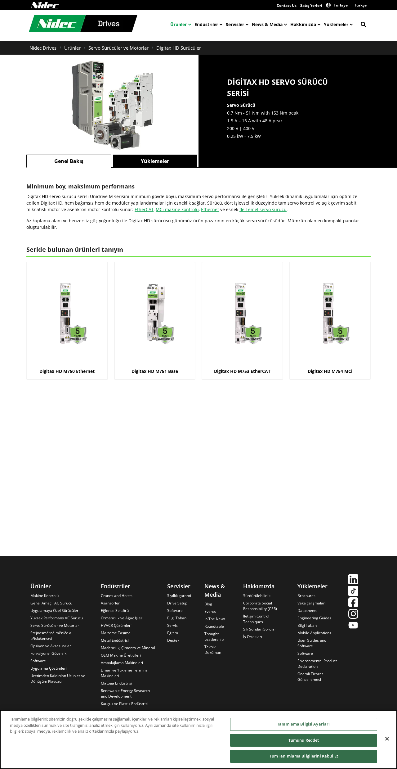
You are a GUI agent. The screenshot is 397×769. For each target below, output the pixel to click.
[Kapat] (387, 739)
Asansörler (110, 603)
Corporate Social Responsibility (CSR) (260, 605)
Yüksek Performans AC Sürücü (56, 618)
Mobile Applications (314, 633)
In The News (214, 619)
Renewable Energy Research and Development (125, 693)
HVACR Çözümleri (116, 625)
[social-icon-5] (353, 626)
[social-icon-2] (353, 591)
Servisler (235, 24)
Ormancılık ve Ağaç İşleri (122, 618)
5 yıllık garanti (179, 595)
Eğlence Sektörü (115, 610)
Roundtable (214, 626)
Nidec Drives (42, 48)
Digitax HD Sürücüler (178, 48)
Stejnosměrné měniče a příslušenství (50, 635)
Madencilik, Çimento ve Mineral (128, 647)
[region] (198, 739)
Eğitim (172, 633)
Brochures (306, 595)
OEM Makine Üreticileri (121, 655)
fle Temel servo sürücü (263, 209)
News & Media (267, 24)
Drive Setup (177, 603)
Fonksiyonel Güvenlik (48, 653)
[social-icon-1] (353, 580)
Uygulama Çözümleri (48, 668)
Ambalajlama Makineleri (122, 662)
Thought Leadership (214, 636)
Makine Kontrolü (44, 595)
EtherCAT (144, 209)
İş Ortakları (252, 636)
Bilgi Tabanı (177, 618)
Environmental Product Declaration (317, 663)
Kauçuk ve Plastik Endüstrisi (124, 703)
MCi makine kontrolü (177, 209)
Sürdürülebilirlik (256, 595)
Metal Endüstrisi (115, 640)
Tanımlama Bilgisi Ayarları (304, 724)
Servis (172, 625)
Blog (208, 604)
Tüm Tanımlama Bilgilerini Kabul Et (303, 756)
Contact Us (287, 5)
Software (38, 660)
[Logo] (45, 5)
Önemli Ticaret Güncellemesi (310, 676)
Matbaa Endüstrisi (116, 683)
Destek (173, 640)
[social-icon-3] (353, 603)
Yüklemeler (336, 24)
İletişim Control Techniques (256, 618)
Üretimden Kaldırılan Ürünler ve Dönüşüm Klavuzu (57, 678)
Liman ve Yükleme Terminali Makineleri (125, 672)
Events (210, 611)
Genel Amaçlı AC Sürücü (51, 603)
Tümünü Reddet (303, 740)
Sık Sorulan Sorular (259, 629)
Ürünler (178, 24)
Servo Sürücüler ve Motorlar (118, 48)
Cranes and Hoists (116, 595)
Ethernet (210, 209)
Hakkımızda (303, 24)
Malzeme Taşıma (116, 633)
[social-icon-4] (353, 614)
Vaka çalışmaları (311, 603)
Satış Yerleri (311, 5)
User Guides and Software (311, 643)
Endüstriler (206, 24)
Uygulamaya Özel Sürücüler (54, 610)
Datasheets (307, 610)
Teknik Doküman (212, 649)
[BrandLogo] (83, 24)
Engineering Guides (314, 618)
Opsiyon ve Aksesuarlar (50, 646)
